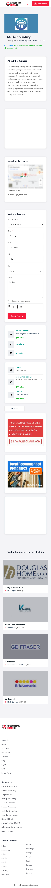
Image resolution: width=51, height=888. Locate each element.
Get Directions (23, 376)
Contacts (4, 756)
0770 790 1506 (22, 394)
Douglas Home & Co (14, 587)
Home (3, 744)
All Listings (5, 748)
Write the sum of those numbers (19, 301)
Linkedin (20, 353)
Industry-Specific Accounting (11, 827)
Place (9, 266)
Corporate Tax (6, 794)
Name (10, 231)
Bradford (4, 858)
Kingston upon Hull (33, 857)
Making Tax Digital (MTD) (10, 823)
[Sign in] (28, 3)
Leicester (29, 865)
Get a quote (5, 752)
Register (4, 765)
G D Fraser (10, 661)
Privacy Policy (6, 773)
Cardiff (4, 866)
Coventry (4, 870)
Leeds (28, 861)
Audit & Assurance (8, 803)
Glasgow (29, 853)
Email (9, 243)
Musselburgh (23, 40)
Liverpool (29, 869)
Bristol (3, 862)
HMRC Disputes (7, 831)
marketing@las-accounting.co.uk (27, 333)
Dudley (28, 844)
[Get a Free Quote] (25, 432)
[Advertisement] (25, 129)
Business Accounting (8, 790)
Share (16, 409)
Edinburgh (30, 848)
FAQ (3, 769)
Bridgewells (10, 698)
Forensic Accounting (8, 807)
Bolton (3, 854)
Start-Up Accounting (8, 798)
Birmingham (5, 850)
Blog (3, 760)
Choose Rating (13, 219)
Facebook (20, 344)
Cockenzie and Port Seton (16, 665)
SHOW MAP (25, 176)
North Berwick (12, 702)
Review (10, 278)
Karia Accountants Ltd (15, 624)
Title (9, 254)
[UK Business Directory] (25, 474)
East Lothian (32, 40)
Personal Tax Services (9, 786)
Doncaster (5, 874)
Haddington (11, 590)
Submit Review (17, 316)
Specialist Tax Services (9, 815)
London (29, 873)
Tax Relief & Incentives (9, 811)
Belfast (3, 846)
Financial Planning (7, 819)
